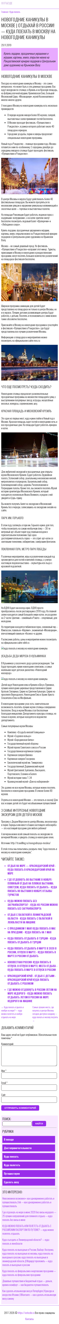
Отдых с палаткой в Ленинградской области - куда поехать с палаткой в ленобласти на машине (30, 918)
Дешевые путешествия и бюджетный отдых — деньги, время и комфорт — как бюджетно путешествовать (27, 1283)
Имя (3, 1071)
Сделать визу (11, 1182)
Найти (39, 1123)
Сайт (3, 1095)
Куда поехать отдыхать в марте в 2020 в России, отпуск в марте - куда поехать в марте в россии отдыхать (32, 952)
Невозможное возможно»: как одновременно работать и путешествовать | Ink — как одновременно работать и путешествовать (28, 1202)
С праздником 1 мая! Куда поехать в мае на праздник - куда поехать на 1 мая (32, 930)
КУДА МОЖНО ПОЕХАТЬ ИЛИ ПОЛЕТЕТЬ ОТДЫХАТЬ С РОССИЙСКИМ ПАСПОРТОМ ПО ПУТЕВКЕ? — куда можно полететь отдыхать (28, 1229)
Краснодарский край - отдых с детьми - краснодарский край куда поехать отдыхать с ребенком (32, 979)
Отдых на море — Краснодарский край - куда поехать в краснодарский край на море (32, 869)
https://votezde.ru (26, 1313)
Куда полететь (12, 1165)
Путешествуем (12, 1173)
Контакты (29, 1319)
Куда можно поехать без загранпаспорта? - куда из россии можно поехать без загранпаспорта (33, 904)
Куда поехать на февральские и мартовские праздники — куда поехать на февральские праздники (29, 1273)
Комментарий (7, 1044)
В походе (9, 1139)
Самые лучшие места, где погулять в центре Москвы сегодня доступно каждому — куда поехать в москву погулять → (45, 1013)
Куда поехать (11, 1156)
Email (4, 1083)
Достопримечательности (17, 1148)
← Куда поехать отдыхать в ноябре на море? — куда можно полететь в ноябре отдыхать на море (12, 1012)
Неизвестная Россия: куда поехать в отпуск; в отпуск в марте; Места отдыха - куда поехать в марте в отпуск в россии (32, 966)
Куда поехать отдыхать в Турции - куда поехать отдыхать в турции (32, 940)
